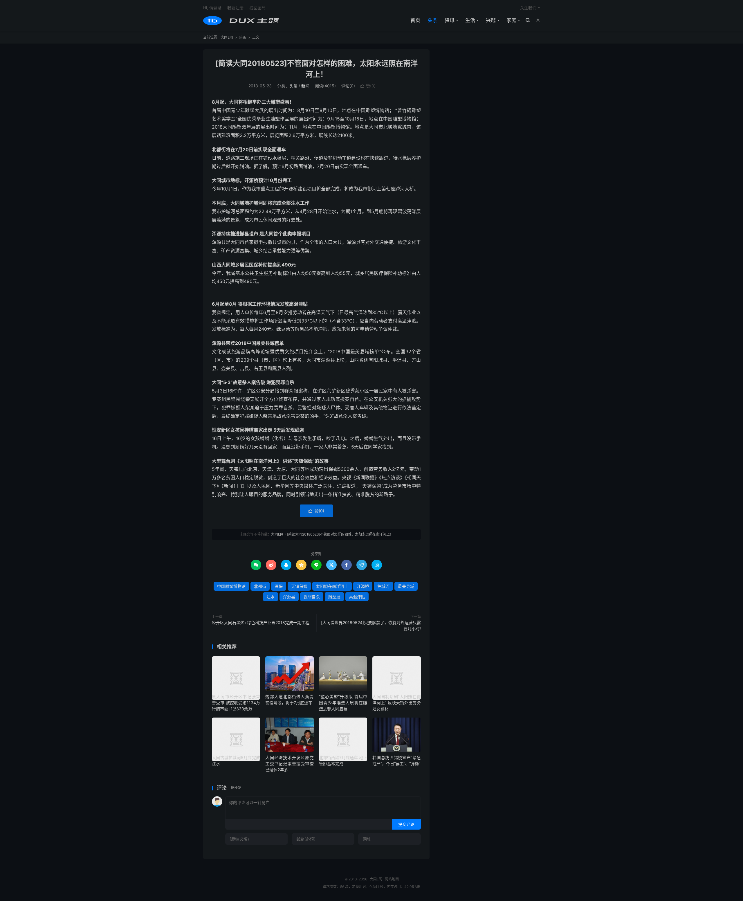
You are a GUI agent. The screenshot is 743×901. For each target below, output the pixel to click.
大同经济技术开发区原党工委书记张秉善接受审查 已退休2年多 (289, 763)
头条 (432, 20)
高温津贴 (357, 596)
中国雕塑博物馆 (231, 586)
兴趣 (491, 20)
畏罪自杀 (312, 596)
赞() (368, 85)
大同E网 (241, 20)
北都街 (260, 586)
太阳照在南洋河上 (332, 586)
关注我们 (528, 7)
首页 (415, 20)
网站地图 (392, 879)
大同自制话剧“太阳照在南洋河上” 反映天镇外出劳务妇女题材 (396, 702)
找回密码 (257, 7)
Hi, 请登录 (212, 7)
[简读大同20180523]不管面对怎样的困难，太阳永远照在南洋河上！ (340, 534)
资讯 (450, 20)
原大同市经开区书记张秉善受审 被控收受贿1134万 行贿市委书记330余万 (236, 702)
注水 (270, 596)
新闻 (305, 85)
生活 (470, 20)
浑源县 (289, 596)
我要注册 (235, 7)
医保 (279, 586)
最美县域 (406, 586)
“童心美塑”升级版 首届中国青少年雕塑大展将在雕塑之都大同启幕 (343, 702)
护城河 (383, 586)
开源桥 (363, 586)
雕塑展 (334, 596)
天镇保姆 (299, 586)
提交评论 (406, 824)
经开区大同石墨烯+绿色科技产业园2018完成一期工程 (260, 622)
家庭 (511, 20)
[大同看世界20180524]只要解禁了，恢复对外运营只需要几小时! (371, 625)
